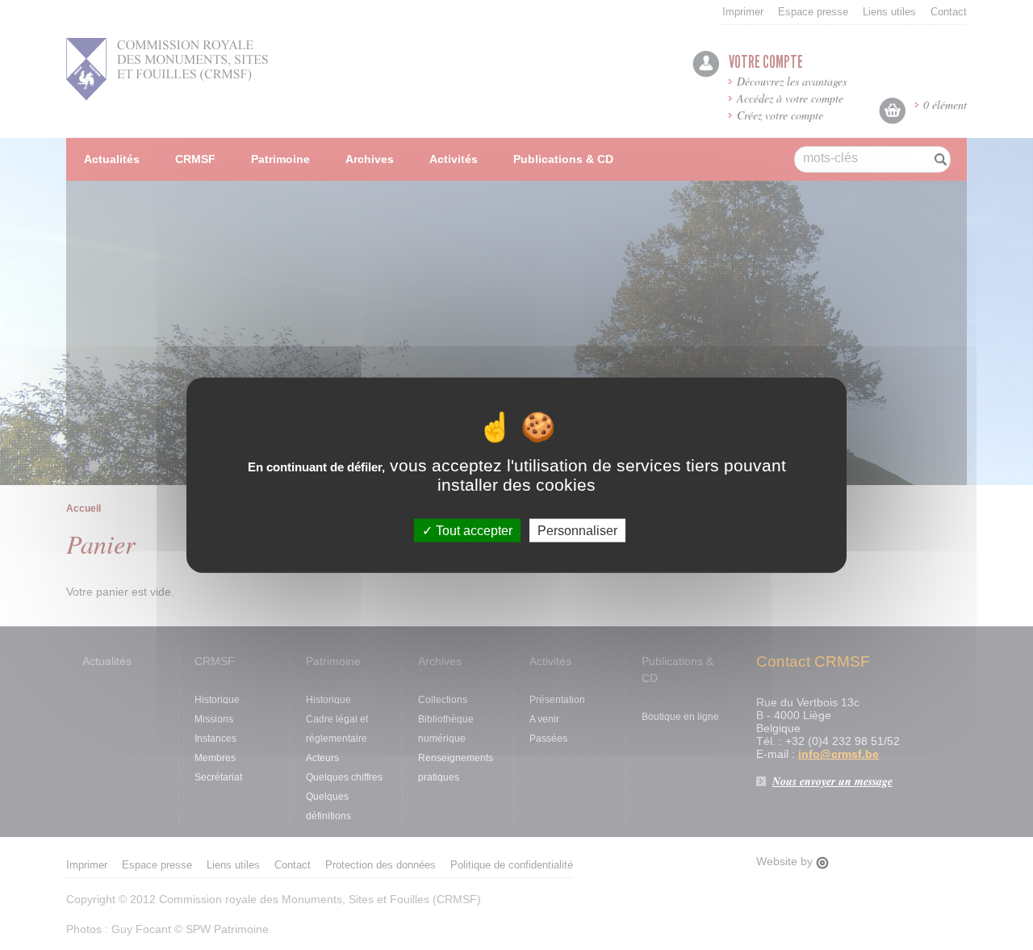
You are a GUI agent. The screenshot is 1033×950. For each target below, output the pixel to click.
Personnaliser (577, 531)
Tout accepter (472, 531)
